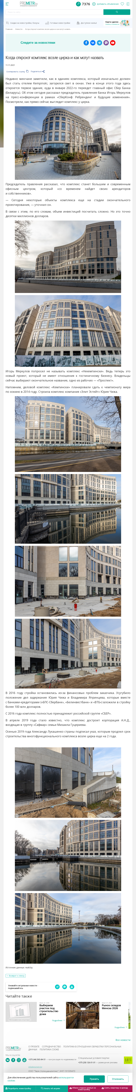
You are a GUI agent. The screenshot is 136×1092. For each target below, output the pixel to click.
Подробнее (57, 1020)
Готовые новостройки (60, 23)
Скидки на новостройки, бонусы (24, 23)
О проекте (33, 1046)
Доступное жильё (89, 23)
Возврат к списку (16, 975)
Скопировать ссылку (16, 71)
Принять (94, 1079)
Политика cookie (49, 1049)
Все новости (123, 1040)
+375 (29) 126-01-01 (97, 1062)
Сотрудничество (51, 1046)
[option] (37, 1012)
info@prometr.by (35, 1067)
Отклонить (118, 1079)
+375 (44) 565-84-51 (52, 1059)
